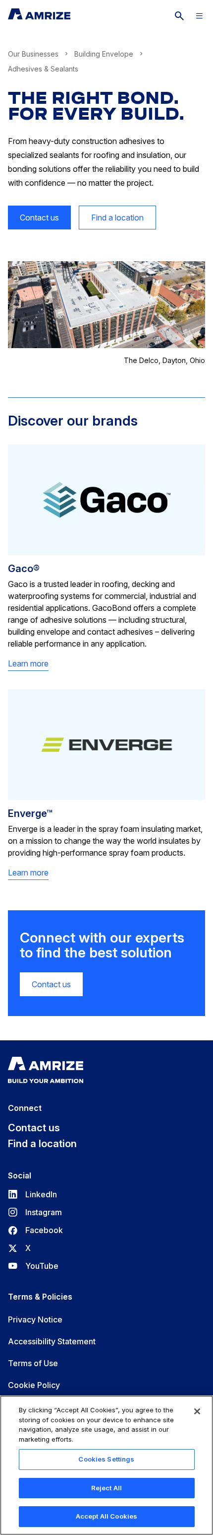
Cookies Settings (106, 1459)
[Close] (197, 1411)
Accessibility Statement (52, 1341)
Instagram (35, 1212)
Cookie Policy (34, 1385)
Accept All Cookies (106, 1516)
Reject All (106, 1488)
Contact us (39, 217)
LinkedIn (32, 1194)
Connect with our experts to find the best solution (102, 945)
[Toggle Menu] (199, 16)
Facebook (35, 1230)
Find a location (117, 217)
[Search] (179, 16)
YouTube (33, 1266)
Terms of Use (33, 1363)
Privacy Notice (35, 1319)
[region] (106, 1465)
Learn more (28, 663)
